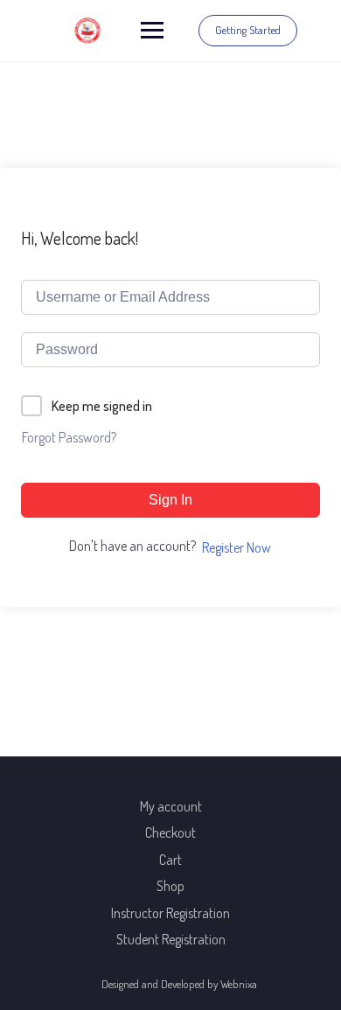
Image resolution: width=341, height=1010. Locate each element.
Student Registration (171, 939)
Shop (170, 886)
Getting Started (248, 30)
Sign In (170, 499)
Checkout (170, 832)
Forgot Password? (69, 437)
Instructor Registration (170, 913)
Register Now (236, 547)
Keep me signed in (102, 405)
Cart (170, 859)
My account (171, 806)
